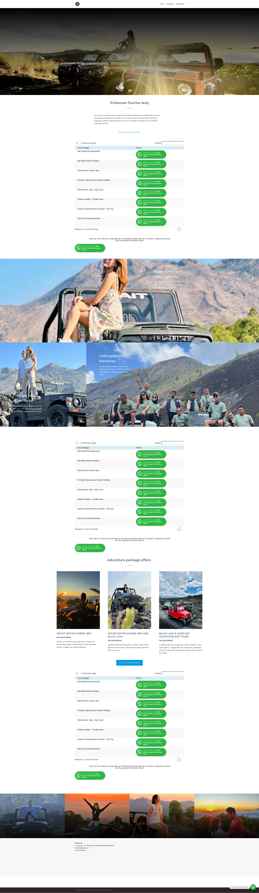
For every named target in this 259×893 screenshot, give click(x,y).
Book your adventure (129, 132)
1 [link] (179, 229)
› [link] (182, 229)
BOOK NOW (180, 4)
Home (162, 4)
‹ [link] (175, 229)
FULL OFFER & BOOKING (129, 663)
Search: (158, 143)
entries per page (89, 143)
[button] (132, 148)
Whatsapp (170, 4)
